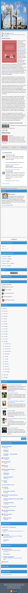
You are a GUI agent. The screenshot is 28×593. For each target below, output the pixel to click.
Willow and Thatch (7, 518)
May (5, 361)
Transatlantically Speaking (9, 510)
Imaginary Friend (5, 263)
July (5, 356)
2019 (4, 318)
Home (14, 147)
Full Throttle (4, 258)
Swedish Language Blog (8, 556)
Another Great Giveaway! (13, 393)
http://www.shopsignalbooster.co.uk (14, 587)
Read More (5, 143)
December (7, 343)
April (6, 364)
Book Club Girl (6, 554)
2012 (4, 336)
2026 (4, 308)
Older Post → (24, 147)
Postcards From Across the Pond (10, 495)
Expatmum (5, 465)
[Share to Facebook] (6, 130)
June (6, 359)
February (6, 369)
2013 (4, 334)
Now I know (6, 38)
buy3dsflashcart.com (12, 586)
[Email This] (2, 130)
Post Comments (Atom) (12, 188)
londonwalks (6, 534)
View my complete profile (7, 205)
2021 (4, 313)
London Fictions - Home (8, 484)
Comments (6, 248)
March (6, 366)
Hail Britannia (6, 473)
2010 (4, 341)
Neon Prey (4, 256)
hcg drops (18, 586)
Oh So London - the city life (9, 491)
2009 (4, 374)
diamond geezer (6, 461)
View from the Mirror (7, 514)
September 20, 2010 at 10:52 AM (12, 180)
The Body (4, 265)
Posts (5, 246)
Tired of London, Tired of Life (9, 506)
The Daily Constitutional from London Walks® (13, 498)
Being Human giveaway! (13, 428)
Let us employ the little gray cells (15, 385)
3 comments (6, 36)
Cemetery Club (6, 457)
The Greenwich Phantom (8, 502)
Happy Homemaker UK (8, 477)
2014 (4, 331)
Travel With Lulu (9, 155)
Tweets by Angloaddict (7, 574)
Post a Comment (5, 183)
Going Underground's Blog (9, 469)
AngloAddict (13, 584)
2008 (4, 377)
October (6, 348)
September (7, 351)
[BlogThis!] (4, 130)
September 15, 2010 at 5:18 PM (12, 164)
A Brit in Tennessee (7, 446)
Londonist (5, 487)
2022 (4, 311)
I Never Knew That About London (18, 34)
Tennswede (5, 561)
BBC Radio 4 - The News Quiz (9, 527)
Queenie (3, 261)
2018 (4, 321)
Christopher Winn (6, 34)
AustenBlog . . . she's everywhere (10, 454)
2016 (4, 326)
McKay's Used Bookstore (7, 70)
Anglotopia (5, 450)
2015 (4, 329)
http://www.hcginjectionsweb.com (17, 585)
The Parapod (6, 539)
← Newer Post (4, 147)
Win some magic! (11, 410)
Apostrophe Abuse (7, 549)
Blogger (23, 584)
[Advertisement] (14, 222)
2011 (4, 339)
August (6, 353)
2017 (4, 323)
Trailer (4, 541)
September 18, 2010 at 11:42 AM (12, 169)
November (7, 346)
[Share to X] (5, 130)
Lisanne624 (11, 33)
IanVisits (5, 481)
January (6, 371)
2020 (4, 316)
